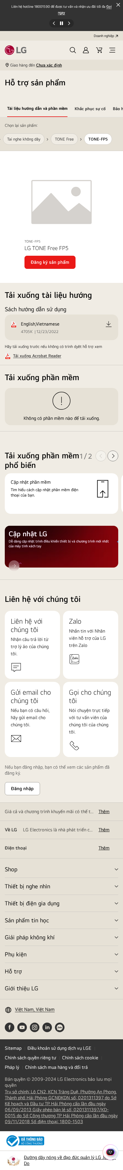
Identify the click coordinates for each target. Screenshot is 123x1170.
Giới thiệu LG (21, 988)
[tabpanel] (61, 348)
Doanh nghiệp (104, 36)
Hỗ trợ (13, 971)
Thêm (104, 811)
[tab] (37, 109)
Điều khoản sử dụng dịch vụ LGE (59, 1048)
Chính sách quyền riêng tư (30, 1057)
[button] (73, 50)
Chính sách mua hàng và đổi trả (56, 1067)
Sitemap (13, 1048)
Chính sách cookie (80, 1057)
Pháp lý (12, 1067)
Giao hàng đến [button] (36, 65)
